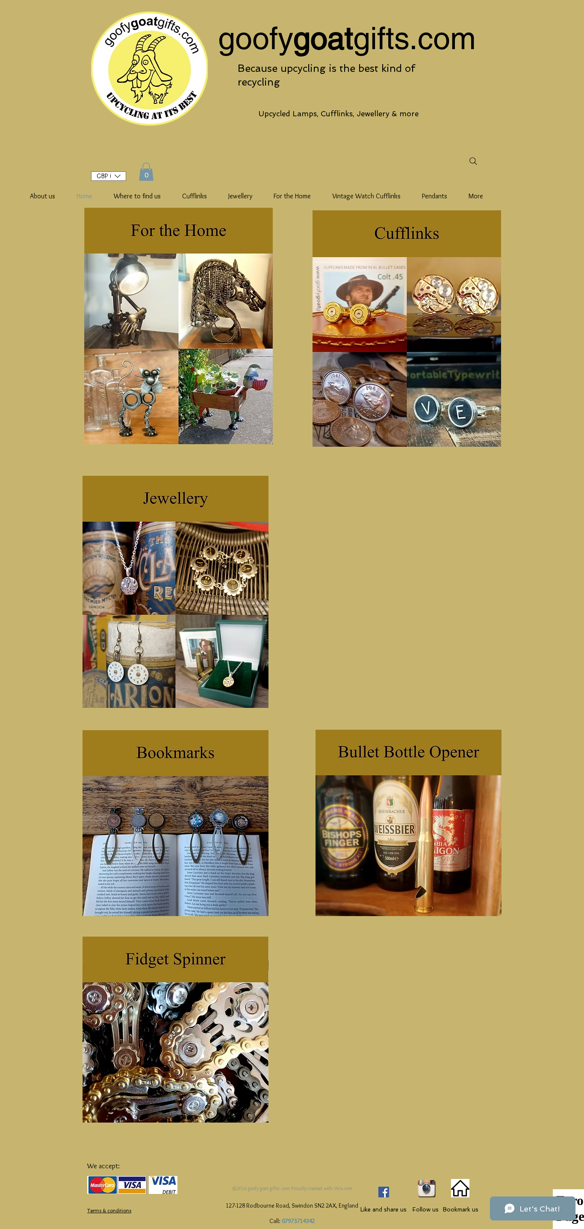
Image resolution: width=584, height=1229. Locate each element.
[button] (108, 176)
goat (323, 38)
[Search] (473, 160)
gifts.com (414, 38)
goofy (255, 38)
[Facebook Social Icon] (383, 1192)
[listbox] (108, 176)
